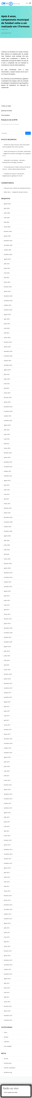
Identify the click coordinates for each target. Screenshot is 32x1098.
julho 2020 (7, 540)
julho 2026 (7, 208)
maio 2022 (7, 439)
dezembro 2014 (8, 849)
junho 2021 (7, 489)
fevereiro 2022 (8, 453)
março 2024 (7, 337)
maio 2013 (7, 937)
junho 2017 (7, 711)
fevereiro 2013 (8, 951)
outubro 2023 (7, 360)
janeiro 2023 (7, 402)
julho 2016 (7, 762)
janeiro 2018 (7, 679)
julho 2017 (7, 706)
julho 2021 (7, 485)
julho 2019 (7, 596)
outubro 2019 (7, 582)
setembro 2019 (8, 586)
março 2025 (7, 282)
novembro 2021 (8, 466)
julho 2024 (7, 319)
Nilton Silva (7, 192)
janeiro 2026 (7, 236)
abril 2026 (6, 222)
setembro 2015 (8, 808)
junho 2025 (7, 268)
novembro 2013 (8, 909)
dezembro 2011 (8, 1015)
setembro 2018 (8, 642)
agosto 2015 (7, 812)
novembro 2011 (8, 1020)
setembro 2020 (8, 531)
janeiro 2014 (7, 900)
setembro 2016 (8, 752)
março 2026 (7, 227)
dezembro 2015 (8, 794)
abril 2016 (6, 775)
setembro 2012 (8, 974)
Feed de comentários (9, 1068)
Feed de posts (7, 1063)
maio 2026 (7, 217)
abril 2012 (6, 997)
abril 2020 (6, 554)
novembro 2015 (8, 798)
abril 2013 (6, 941)
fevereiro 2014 (8, 895)
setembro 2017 (8, 697)
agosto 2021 (7, 480)
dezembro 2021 (8, 462)
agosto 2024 (7, 314)
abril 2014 (6, 886)
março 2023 (7, 393)
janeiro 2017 (7, 734)
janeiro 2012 (7, 1011)
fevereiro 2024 (8, 342)
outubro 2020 (7, 526)
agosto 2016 (7, 757)
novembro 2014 (8, 854)
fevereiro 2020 (8, 563)
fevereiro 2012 (8, 1006)
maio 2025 (7, 273)
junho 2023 (7, 379)
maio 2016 (7, 771)
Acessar (6, 1058)
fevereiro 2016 (8, 785)
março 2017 (7, 725)
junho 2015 (7, 822)
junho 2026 (7, 213)
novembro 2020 (8, 522)
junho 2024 (7, 323)
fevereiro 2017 (8, 729)
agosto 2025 (7, 259)
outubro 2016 (7, 748)
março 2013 (7, 946)
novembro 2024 (8, 300)
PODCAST (6, 1041)
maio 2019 (7, 605)
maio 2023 (7, 383)
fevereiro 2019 (8, 619)
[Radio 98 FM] (4, 3)
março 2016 (7, 780)
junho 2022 (7, 434)
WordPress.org (8, 1072)
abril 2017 (6, 720)
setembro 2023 (8, 365)
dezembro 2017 (8, 683)
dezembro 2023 (8, 351)
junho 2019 (7, 600)
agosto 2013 (7, 923)
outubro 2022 (7, 416)
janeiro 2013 (7, 955)
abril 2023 (6, 388)
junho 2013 (7, 932)
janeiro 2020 (7, 568)
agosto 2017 (7, 702)
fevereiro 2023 (8, 397)
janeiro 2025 (7, 291)
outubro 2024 (7, 305)
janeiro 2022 (7, 457)
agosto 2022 (7, 425)
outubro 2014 (7, 858)
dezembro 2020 (8, 517)
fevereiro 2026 (8, 231)
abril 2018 (6, 665)
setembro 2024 (8, 310)
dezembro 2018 (8, 628)
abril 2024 (6, 333)
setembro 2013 (8, 918)
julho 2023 (7, 374)
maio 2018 (7, 660)
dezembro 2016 (8, 739)
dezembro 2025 (8, 240)
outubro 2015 (7, 803)
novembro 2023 (8, 356)
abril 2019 (6, 609)
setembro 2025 (8, 254)
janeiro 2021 (7, 513)
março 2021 (7, 503)
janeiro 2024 (7, 346)
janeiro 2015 (7, 845)
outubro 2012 (7, 969)
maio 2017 (7, 715)
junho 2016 (7, 766)
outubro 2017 (7, 692)
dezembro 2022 (8, 406)
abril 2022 (6, 443)
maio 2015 (7, 826)
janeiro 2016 (7, 789)
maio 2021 (7, 494)
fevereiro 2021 (8, 508)
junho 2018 (7, 656)
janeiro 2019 (7, 623)
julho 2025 (7, 263)
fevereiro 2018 (8, 674)
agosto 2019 (7, 591)
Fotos (5, 1032)
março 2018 (7, 669)
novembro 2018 (8, 632)
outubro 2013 (7, 914)
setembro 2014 (8, 863)
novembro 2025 (8, 245)
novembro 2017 (8, 688)
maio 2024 (7, 328)
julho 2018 (7, 651)
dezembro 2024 (8, 296)
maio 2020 (7, 549)
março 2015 (7, 835)
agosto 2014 (7, 868)
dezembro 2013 (8, 905)
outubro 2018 (7, 637)
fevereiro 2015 (8, 840)
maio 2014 (7, 882)
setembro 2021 (8, 476)
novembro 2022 (8, 411)
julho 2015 (7, 817)
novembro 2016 (8, 743)
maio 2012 (7, 992)
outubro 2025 (7, 250)
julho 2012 (7, 983)
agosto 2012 (7, 978)
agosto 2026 (7, 203)
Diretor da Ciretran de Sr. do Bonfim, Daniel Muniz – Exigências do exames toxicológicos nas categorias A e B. (16, 153)
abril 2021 (6, 499)
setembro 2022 (8, 420)
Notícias (6, 1037)
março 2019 (7, 614)
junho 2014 (7, 877)
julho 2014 (7, 872)
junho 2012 (7, 988)
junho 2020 (7, 545)
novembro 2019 (8, 577)
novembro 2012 (8, 965)
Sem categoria (8, 1046)
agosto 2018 (7, 646)
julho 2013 (7, 928)
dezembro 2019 (8, 572)
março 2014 (7, 891)
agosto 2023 (7, 370)
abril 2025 (6, 277)
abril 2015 (6, 831)
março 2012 (7, 1001)
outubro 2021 (7, 471)
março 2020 (7, 559)
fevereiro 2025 (8, 287)
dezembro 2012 (8, 960)
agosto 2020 (7, 536)
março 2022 (7, 448)
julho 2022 (7, 429)
